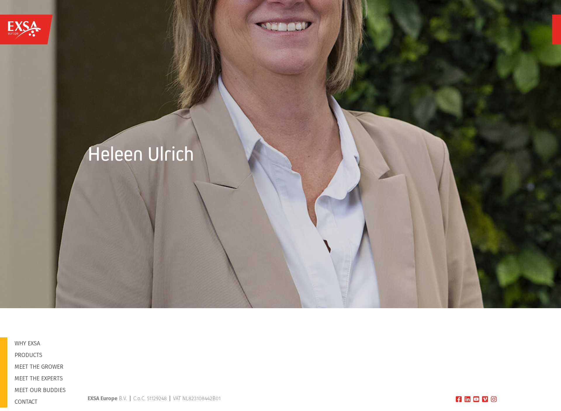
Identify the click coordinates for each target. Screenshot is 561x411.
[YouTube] (476, 399)
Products (28, 355)
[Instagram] (493, 399)
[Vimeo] (485, 399)
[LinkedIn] (467, 399)
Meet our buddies (40, 390)
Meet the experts (39, 378)
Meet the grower (39, 367)
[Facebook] (458, 399)
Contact (26, 402)
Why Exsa (27, 343)
